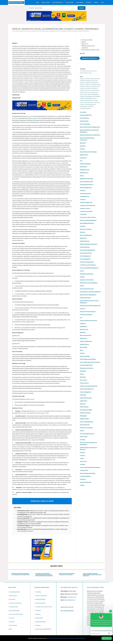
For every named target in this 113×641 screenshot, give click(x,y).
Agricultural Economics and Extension (90, 135)
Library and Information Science (88, 320)
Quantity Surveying (85, 413)
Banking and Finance (85, 163)
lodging (34, 118)
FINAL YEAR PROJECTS (57, 2)
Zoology (82, 485)
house (15, 118)
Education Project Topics (92, 80)
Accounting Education (85, 115)
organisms (41, 487)
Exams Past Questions (14, 610)
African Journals (13, 595)
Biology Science (84, 172)
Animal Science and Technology (88, 152)
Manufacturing (84, 329)
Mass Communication (85, 335)
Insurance (82, 308)
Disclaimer (75, 638)
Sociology (82, 439)
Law (81, 317)
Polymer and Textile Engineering (88, 386)
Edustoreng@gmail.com (69, 600)
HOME (37, 2)
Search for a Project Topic (15, 603)
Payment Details (13, 625)
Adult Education (84, 121)
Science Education (85, 424)
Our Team (11, 618)
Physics (82, 374)
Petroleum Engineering (86, 365)
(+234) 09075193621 (71, 597)
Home (13, 31)
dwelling (30, 118)
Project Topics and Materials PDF (43, 629)
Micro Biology (83, 347)
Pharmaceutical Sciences (86, 368)
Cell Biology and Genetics (86, 184)
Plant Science (83, 380)
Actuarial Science (84, 118)
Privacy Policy (61, 638)
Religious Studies (84, 418)
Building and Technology (86, 178)
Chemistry (82, 190)
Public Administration (85, 398)
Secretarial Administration (87, 433)
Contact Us (11, 621)
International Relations (86, 314)
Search (81, 8)
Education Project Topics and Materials (89, 82)
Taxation (82, 455)
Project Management (85, 392)
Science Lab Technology (86, 427)
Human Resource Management (88, 294)
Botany (82, 175)
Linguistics (83, 323)
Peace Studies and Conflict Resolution (90, 362)
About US (49, 638)
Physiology (83, 377)
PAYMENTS (88, 2)
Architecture (83, 158)
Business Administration (86, 181)
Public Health (83, 401)
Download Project (13, 607)
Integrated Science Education (88, 311)
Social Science (83, 436)
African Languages (85, 124)
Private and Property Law (86, 389)
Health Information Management (89, 283)
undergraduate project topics (87, 106)
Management (83, 326)
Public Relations (84, 407)
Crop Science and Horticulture (88, 217)
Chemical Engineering (85, 187)
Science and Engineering (86, 421)
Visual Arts (83, 479)
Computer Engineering (86, 202)
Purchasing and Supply (86, 410)
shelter (39, 118)
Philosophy (83, 371)
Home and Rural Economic (87, 288)
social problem (30, 116)
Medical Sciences (84, 344)
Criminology (83, 214)
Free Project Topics (91, 90)
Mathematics (83, 338)
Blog (10, 629)
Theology (82, 464)
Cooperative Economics (86, 211)
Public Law (83, 404)
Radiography (83, 416)
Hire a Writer (12, 599)
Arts (81, 160)
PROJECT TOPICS (46, 2)
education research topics (91, 86)
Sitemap (80, 638)
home (56, 116)
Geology (82, 277)
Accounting (83, 112)
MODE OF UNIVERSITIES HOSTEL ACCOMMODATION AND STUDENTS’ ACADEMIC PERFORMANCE (90, 96)
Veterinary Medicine (85, 476)
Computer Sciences (85, 208)
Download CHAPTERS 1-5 (90, 58)
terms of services (69, 638)
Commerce (83, 199)
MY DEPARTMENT (70, 2)
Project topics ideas (88, 102)
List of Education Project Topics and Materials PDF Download (30, 31)
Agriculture (83, 143)
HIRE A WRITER (79, 2)
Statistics (82, 452)
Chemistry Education (85, 193)
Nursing (82, 353)
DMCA (84, 638)
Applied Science (84, 155)
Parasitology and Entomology (88, 359)
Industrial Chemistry (85, 297)
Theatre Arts (83, 461)
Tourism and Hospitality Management (90, 467)
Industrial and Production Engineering (90, 305)
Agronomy (82, 146)
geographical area (21, 489)
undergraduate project (90, 104)
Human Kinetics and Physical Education (90, 291)
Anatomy (82, 149)
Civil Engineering (84, 196)
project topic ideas (89, 100)
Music (81, 350)
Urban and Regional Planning (87, 473)
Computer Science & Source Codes (44, 607)
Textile (82, 458)
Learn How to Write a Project (16, 614)
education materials (89, 78)
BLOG (102, 2)
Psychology (83, 395)
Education (82, 78)
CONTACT (96, 2)
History (82, 286)
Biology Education (84, 169)
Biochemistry (83, 166)
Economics (38, 610)
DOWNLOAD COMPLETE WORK (42, 501)
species (56, 487)
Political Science (84, 383)
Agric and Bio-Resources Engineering (89, 127)
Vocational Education (85, 482)
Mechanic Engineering (86, 341)
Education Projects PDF (85, 84)
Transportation (84, 470)
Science (82, 430)
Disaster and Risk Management (88, 220)
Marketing (83, 332)
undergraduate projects (85, 108)
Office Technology (85, 356)
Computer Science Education (87, 205)
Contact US (54, 638)
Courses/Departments (14, 592)
